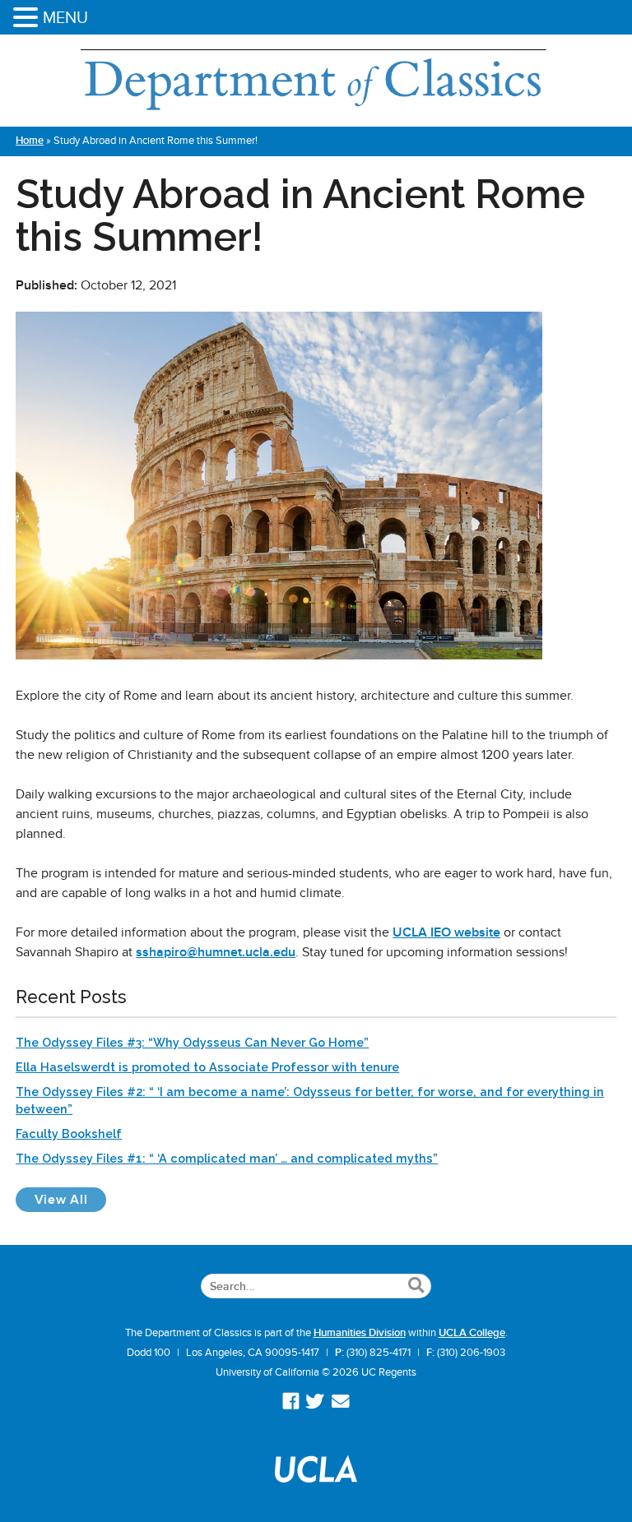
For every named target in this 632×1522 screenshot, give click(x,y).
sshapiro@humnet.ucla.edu (215, 952)
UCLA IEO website (446, 932)
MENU (65, 17)
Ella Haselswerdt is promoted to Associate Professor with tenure (207, 1067)
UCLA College (472, 1333)
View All (70, 1199)
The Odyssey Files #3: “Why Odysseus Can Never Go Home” (192, 1042)
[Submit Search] (416, 1286)
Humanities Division (360, 1333)
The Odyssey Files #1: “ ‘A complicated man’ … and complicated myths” (227, 1158)
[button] (28, 18)
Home (30, 140)
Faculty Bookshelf (69, 1133)
